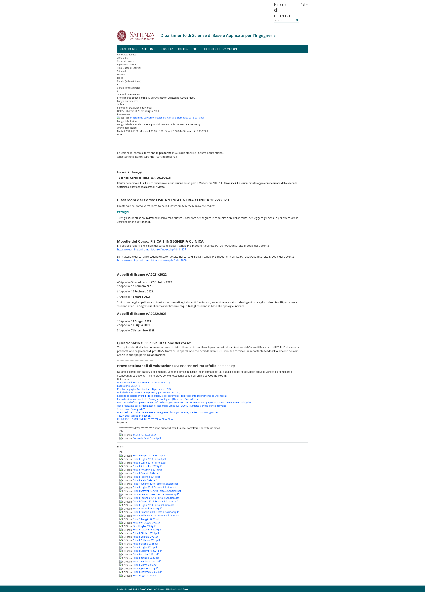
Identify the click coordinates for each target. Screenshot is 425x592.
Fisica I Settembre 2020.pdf (147, 529)
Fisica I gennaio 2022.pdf (145, 557)
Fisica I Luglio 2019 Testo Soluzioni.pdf (153, 505)
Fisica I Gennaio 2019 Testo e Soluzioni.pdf (155, 494)
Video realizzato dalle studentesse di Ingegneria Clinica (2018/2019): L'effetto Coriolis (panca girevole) (171, 405)
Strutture (149, 48)
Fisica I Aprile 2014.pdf (144, 480)
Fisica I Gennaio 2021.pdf (145, 536)
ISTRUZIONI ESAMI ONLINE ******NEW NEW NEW (145, 419)
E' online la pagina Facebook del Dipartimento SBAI (144, 389)
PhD (195, 48)
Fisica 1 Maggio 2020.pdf (145, 519)
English (304, 4)
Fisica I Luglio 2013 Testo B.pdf (149, 462)
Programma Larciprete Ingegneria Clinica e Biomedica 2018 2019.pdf (167, 117)
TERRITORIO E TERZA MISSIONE (220, 48)
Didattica (167, 48)
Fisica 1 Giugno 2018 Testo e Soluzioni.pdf (155, 483)
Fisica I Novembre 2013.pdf (147, 469)
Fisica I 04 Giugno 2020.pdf (146, 522)
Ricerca (275, 25)
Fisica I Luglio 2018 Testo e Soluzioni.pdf (154, 487)
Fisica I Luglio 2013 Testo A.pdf (149, 459)
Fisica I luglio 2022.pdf (144, 575)
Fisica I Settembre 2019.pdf (147, 508)
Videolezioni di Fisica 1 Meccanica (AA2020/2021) (143, 382)
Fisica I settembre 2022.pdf (147, 571)
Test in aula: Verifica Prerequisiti (134, 415)
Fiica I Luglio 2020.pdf (144, 526)
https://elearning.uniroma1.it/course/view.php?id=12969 (152, 260)
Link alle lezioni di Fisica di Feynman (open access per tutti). (149, 392)
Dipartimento (128, 48)
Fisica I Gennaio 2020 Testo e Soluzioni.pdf (155, 511)
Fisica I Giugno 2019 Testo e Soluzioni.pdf (154, 501)
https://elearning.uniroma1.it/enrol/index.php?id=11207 (151, 249)
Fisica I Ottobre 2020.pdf (145, 533)
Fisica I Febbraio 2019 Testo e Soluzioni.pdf (155, 497)
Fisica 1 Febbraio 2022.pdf (146, 561)
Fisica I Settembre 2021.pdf (147, 550)
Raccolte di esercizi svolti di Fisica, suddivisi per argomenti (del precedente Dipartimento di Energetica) (172, 395)
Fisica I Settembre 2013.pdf (147, 466)
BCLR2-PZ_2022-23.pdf (144, 434)
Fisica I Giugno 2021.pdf (145, 543)
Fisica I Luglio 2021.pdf (144, 547)
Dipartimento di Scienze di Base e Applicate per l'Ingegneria (218, 35)
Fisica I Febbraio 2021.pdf (146, 540)
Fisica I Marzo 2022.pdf (144, 564)
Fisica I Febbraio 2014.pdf (146, 476)
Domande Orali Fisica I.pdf (146, 438)
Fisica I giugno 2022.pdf (145, 568)
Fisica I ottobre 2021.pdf (145, 554)
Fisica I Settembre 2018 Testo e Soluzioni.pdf (156, 490)
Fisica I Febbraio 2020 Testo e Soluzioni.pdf (155, 515)
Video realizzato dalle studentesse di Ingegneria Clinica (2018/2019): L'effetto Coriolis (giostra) (167, 412)
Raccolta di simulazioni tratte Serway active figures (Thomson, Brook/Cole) (157, 399)
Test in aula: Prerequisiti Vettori (133, 409)
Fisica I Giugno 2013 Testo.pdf (148, 455)
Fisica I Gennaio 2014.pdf (145, 473)
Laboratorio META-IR (128, 385)
